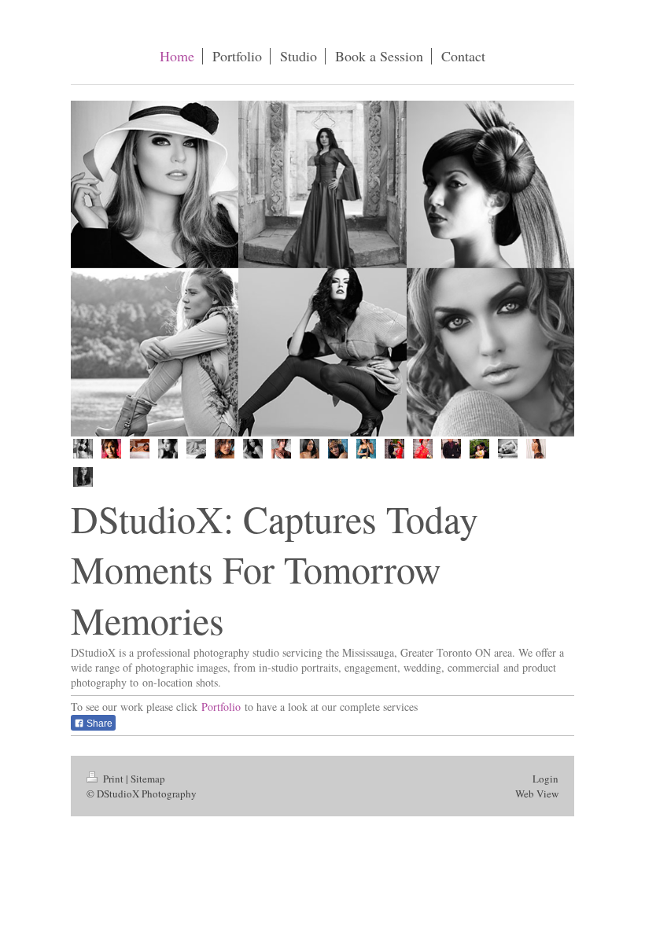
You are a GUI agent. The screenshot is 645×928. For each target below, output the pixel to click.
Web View (536, 793)
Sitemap (148, 778)
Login (545, 778)
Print (113, 778)
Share (98, 723)
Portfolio (221, 706)
